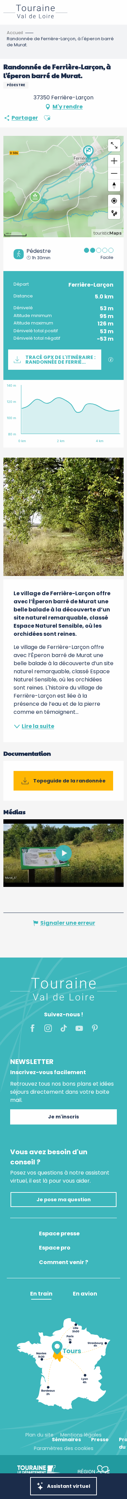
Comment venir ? (63, 1262)
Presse (100, 1439)
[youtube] (64, 853)
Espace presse (59, 1233)
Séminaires (66, 1439)
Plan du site (39, 1434)
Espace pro (54, 1248)
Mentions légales (81, 1434)
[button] (47, 118)
